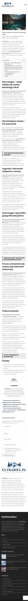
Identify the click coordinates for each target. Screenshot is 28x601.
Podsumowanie (8, 74)
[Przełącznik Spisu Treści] (22, 61)
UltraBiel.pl (15, 36)
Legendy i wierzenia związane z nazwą (13, 67)
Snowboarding (7, 582)
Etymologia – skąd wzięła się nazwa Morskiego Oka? (13, 63)
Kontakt (5, 541)
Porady (5, 594)
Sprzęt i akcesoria (8, 591)
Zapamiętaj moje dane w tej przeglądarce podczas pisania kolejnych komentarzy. (13, 450)
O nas (4, 538)
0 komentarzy (14, 38)
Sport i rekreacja (7, 585)
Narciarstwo (6, 579)
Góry (7, 38)
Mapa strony (6, 544)
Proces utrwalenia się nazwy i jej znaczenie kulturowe (12, 72)
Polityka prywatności (9, 547)
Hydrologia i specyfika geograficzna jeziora (13, 69)
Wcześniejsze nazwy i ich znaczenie (13, 65)
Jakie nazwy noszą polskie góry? (12, 408)
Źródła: (6, 76)
